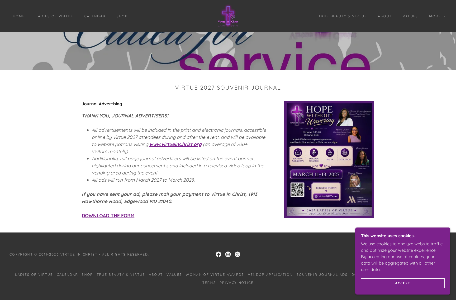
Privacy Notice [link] (237, 283)
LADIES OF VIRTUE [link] (54, 16)
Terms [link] (209, 283)
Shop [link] (122, 16)
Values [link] (410, 16)
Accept (402, 283)
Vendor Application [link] (270, 274)
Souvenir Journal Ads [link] (322, 274)
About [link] (385, 16)
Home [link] (19, 16)
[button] (436, 16)
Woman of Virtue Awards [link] (215, 274)
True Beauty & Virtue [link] (342, 16)
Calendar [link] (95, 16)
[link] (228, 16)
